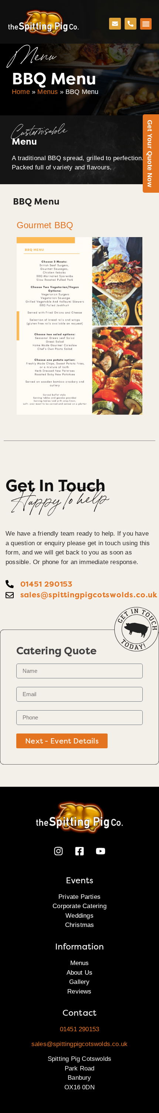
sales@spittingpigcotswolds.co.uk (79, 1044)
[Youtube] (100, 851)
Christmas (79, 924)
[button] (146, 24)
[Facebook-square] (79, 851)
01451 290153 (79, 1029)
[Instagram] (58, 851)
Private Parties (79, 896)
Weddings (79, 915)
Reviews (79, 991)
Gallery (79, 981)
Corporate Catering (79, 906)
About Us (80, 972)
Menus (47, 91)
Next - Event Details (62, 741)
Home (21, 91)
